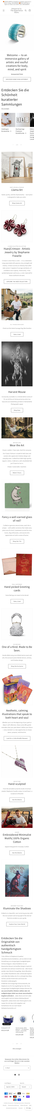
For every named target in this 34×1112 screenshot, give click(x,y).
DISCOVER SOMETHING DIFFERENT (17, 79)
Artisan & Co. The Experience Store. (16, 1103)
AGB (30, 1105)
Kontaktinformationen (11, 1108)
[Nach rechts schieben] (21, 145)
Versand (20, 1108)
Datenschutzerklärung (13, 1105)
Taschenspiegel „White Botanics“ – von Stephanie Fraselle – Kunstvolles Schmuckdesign (22, 1030)
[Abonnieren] (28, 1068)
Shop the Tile (17, 541)
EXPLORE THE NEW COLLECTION (17, 281)
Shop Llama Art (17, 203)
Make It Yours (17, 473)
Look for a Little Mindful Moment (17, 738)
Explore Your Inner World (17, 924)
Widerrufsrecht (24, 1105)
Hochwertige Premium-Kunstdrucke (20, 131)
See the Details (17, 800)
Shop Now (17, 410)
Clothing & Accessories (5, 130)
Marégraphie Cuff (5, 1028)
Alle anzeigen (5, 108)
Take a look (17, 334)
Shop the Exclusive (17, 666)
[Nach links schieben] (13, 145)
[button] (4, 10)
